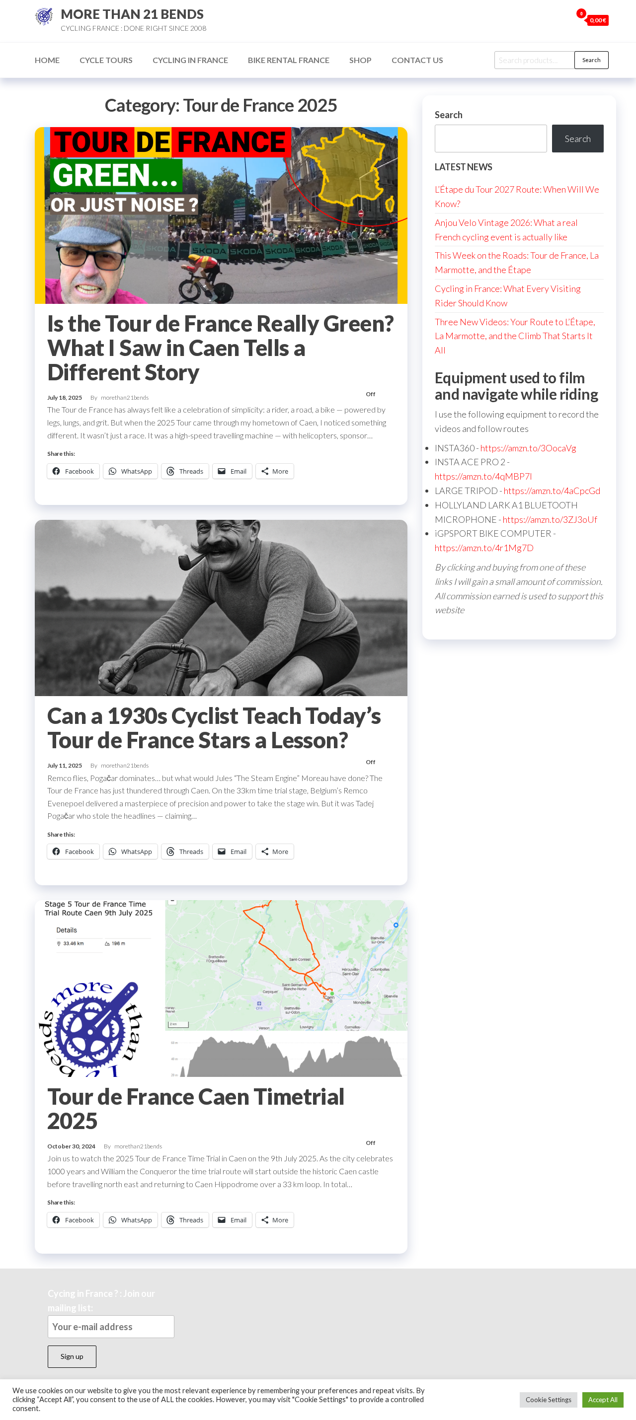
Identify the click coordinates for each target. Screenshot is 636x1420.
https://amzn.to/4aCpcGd (552, 490)
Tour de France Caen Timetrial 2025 (196, 1108)
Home (47, 60)
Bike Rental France (288, 60)
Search (591, 60)
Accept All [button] (603, 1400)
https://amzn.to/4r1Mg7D (484, 547)
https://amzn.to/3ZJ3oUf (550, 519)
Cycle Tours (106, 60)
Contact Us (417, 60)
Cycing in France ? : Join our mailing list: (101, 1300)
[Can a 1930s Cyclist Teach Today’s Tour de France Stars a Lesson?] (221, 606)
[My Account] (562, 20)
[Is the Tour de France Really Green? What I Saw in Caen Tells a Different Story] (221, 214)
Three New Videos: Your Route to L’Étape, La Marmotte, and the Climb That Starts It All (515, 336)
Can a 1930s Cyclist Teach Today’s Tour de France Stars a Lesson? (214, 727)
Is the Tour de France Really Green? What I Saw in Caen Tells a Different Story (220, 347)
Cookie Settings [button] (548, 1400)
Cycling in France (190, 60)
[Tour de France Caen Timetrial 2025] (221, 987)
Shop (360, 60)
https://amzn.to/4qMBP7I (483, 476)
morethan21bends (125, 397)
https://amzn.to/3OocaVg (528, 447)
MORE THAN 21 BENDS (132, 14)
